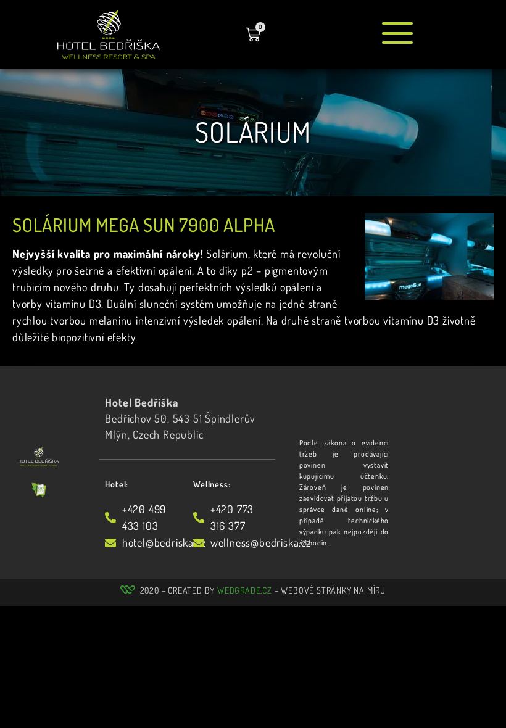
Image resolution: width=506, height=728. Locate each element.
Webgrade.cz (244, 590)
